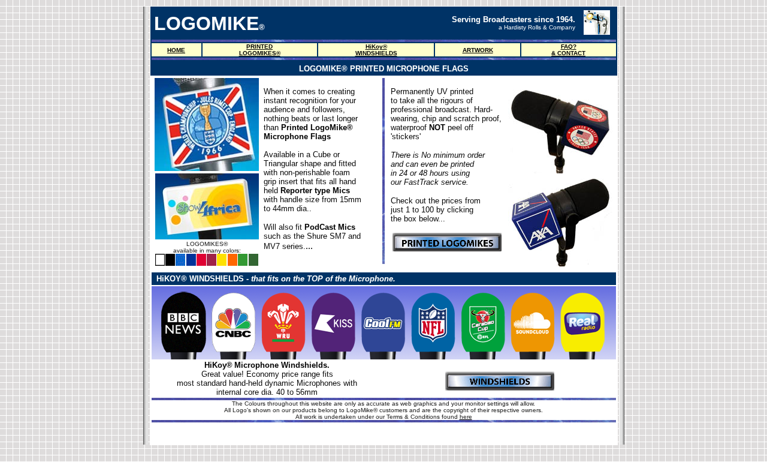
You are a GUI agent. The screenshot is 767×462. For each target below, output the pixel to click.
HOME (176, 50)
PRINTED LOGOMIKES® (259, 49)
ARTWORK (478, 50)
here (466, 416)
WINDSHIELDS (376, 53)
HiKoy (374, 46)
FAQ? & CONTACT (568, 49)
